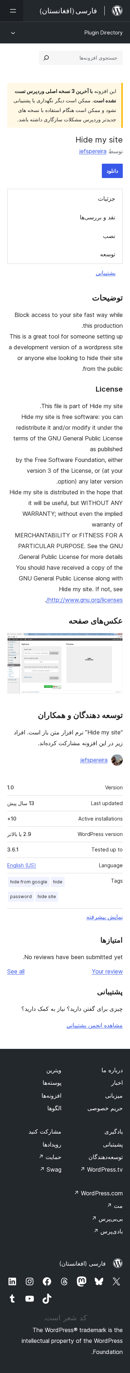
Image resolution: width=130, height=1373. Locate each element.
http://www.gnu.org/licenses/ (84, 599)
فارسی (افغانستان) (82, 1263)
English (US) (21, 865)
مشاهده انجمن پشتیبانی (94, 1025)
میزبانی (114, 1095)
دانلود (112, 171)
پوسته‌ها (52, 1082)
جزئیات (106, 198)
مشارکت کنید (45, 1131)
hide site (47, 896)
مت (115, 1205)
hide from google (28, 881)
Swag (50, 1169)
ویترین (53, 1070)
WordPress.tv (101, 1169)
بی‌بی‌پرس (107, 1218)
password (21, 896)
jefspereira (93, 151)
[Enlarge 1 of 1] (113, 642)
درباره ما (112, 1070)
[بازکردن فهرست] (11, 11)
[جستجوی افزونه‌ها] (46, 58)
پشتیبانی (106, 272)
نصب (109, 235)
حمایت (49, 1156)
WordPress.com (98, 1193)
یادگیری (113, 1131)
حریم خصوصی (105, 1108)
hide (57, 881)
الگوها (54, 1108)
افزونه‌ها (51, 1095)
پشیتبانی (113, 1144)
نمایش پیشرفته (104, 916)
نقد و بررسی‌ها (97, 217)
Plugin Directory (103, 32)
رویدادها (52, 1144)
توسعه (107, 254)
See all (16, 971)
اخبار (117, 1082)
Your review (107, 971)
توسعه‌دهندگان (105, 1156)
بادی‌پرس (108, 1231)
